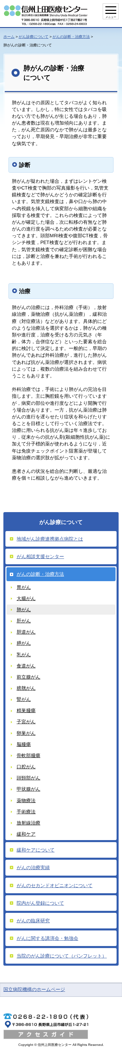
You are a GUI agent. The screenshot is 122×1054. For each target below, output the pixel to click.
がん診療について (33, 37)
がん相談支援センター (40, 556)
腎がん (24, 699)
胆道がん (26, 632)
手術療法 (26, 811)
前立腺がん (28, 677)
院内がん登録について (40, 903)
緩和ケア (26, 834)
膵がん (24, 643)
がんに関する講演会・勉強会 (47, 938)
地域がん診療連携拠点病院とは (50, 539)
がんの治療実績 (33, 867)
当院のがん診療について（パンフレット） (62, 956)
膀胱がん (26, 688)
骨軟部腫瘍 (28, 755)
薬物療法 (26, 800)
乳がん (24, 654)
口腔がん (26, 766)
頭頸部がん (28, 778)
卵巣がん (26, 733)
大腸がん (26, 598)
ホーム (9, 37)
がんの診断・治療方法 (71, 37)
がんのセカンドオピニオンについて (55, 885)
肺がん (24, 609)
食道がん (26, 665)
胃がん (24, 587)
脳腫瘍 (24, 744)
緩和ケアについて (36, 850)
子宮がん (26, 721)
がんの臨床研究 (33, 920)
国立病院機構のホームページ (34, 989)
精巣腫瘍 (26, 710)
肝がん (24, 620)
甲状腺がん (28, 789)
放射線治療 (28, 823)
